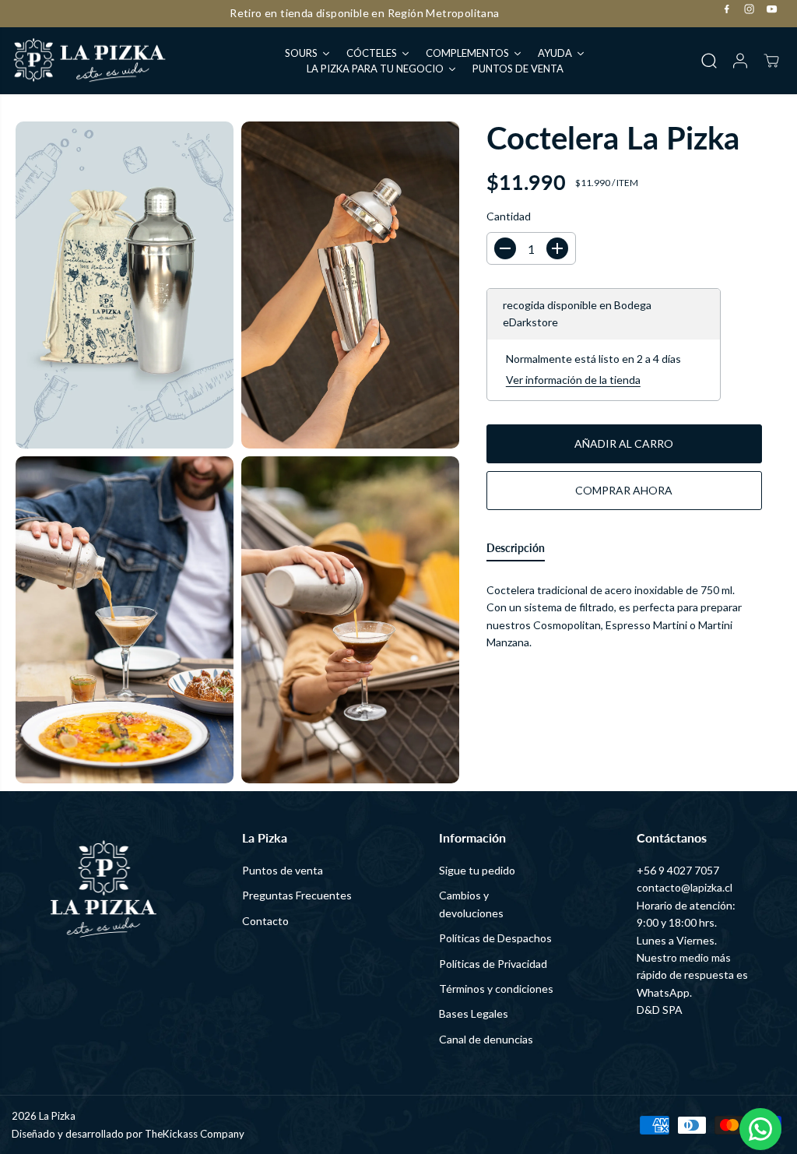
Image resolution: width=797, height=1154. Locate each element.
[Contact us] (760, 1129)
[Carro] (771, 61)
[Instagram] (749, 9)
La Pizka (57, 1116)
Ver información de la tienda (573, 379)
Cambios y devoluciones (471, 903)
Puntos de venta (282, 870)
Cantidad (508, 216)
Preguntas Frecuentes (297, 895)
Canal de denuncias (486, 1039)
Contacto (265, 920)
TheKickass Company (194, 1134)
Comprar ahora (623, 490)
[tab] (515, 551)
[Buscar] (709, 61)
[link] (102, 888)
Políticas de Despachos (495, 938)
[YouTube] (772, 9)
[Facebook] (727, 9)
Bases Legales (473, 1013)
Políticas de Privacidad (493, 963)
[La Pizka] (89, 61)
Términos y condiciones (496, 988)
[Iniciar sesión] (740, 61)
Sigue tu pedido (477, 870)
